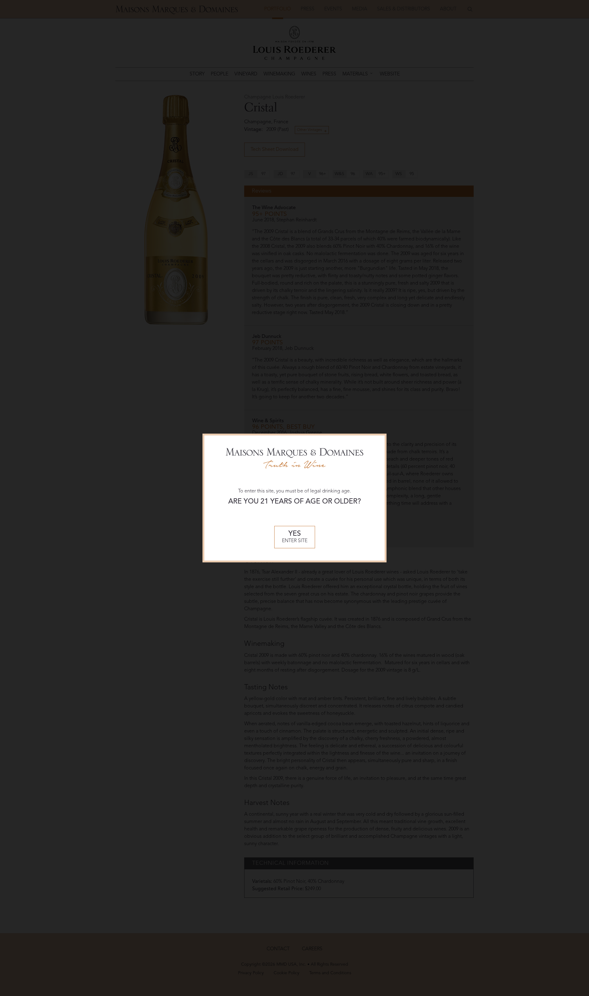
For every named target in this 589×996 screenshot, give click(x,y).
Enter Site (294, 537)
